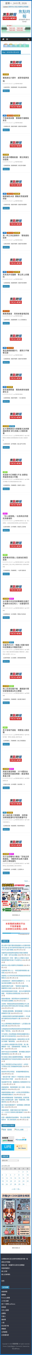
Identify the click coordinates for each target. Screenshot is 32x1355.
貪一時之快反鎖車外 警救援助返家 (16, 236)
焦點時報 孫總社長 (19, 435)
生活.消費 (6, 74)
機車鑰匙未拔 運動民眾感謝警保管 (15, 197)
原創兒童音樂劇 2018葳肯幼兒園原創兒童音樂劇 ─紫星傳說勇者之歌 (16, 773)
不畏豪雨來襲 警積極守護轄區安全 (16, 119)
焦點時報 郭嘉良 (19, 83)
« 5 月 (13, 1189)
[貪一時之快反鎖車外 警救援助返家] (16, 215)
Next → (27, 881)
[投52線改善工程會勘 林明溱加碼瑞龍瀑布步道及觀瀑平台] (16, 795)
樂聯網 (3, 1329)
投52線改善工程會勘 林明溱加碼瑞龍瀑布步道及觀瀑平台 (15, 816)
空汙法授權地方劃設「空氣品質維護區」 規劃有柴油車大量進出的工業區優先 (16, 858)
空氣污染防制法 (18, 866)
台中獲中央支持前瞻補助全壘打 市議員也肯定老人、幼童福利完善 (17, 603)
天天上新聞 (5, 1310)
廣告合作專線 (5, 1262)
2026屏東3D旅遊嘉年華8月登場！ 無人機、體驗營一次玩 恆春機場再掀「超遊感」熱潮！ (15, 1046)
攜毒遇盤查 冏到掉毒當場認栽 (16, 313)
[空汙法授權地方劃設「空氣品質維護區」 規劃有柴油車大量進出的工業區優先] (16, 836)
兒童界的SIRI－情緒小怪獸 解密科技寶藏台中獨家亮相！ (16, 646)
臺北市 (11, 642)
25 (3, 1184)
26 (7, 1184)
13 (11, 1178)
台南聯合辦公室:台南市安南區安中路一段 (14, 1259)
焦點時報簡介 (5, 1268)
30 (23, 1184)
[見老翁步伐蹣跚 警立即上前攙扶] (16, 254)
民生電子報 (5, 1326)
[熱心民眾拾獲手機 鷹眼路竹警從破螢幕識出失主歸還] (16, 668)
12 (7, 1178)
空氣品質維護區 (10, 866)
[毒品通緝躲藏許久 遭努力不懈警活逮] (16, 330)
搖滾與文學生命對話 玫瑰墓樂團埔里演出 (15, 1072)
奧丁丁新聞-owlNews (8, 1304)
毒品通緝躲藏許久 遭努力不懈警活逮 (16, 351)
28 (15, 1184)
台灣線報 (4, 1332)
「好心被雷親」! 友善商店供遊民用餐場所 (15, 517)
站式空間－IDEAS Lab (10, 654)
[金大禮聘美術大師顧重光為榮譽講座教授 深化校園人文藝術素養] (16, 408)
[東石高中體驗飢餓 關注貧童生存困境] (16, 137)
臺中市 (5, 513)
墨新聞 (3, 1319)
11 (3, 1178)
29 (19, 1184)
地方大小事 (10, 115)
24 (28, 1181)
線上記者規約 (5, 1274)
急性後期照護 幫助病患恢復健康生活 (16, 390)
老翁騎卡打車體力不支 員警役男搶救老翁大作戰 (15, 475)
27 (11, 1184)
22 (19, 1181)
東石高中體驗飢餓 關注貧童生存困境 (16, 158)
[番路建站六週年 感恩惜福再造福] (16, 57)
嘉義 (5, 115)
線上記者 (4, 1271)
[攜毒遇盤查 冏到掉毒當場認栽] (16, 293)
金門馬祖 (12, 426)
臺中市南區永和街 (23, 523)
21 (15, 1181)
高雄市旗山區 (19, 737)
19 (7, 1181)
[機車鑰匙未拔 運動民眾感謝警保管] (16, 176)
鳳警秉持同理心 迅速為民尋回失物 (15, 558)
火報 (2, 1323)
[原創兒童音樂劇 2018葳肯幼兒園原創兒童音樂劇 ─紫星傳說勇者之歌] (16, 751)
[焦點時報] (3, 39)
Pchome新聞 (5, 1298)
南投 (5, 812)
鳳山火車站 (12, 564)
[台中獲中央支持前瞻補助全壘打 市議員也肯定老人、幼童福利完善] (16, 581)
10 (28, 1175)
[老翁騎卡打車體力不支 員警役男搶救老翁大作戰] (16, 454)
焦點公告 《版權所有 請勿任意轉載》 (13, 1265)
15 (19, 1178)
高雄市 (5, 472)
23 (23, 1181)
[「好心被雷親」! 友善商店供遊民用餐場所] (16, 496)
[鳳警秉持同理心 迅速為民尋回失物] (16, 537)
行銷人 (3, 1316)
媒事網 (3, 1307)
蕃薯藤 (3, 1295)
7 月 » (18, 1189)
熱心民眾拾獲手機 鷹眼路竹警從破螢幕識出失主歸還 (16, 689)
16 (23, 1178)
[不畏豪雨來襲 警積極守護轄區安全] (16, 98)
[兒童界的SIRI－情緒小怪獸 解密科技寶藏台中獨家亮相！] (16, 625)
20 (11, 1181)
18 (3, 1181)
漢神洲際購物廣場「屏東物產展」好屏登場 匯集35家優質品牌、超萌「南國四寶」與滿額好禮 (15, 1100)
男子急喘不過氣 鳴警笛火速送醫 (16, 731)
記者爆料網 (5, 1335)
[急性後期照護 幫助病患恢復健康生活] (16, 369)
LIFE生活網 (5, 1301)
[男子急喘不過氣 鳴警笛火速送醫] (16, 710)
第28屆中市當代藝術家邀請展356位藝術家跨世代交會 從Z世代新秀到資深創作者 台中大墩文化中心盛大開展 (16, 947)
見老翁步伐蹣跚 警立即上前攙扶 (16, 275)
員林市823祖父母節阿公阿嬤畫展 (12, 965)
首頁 (2, 1281)
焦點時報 (24, 14)
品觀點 (3, 1313)
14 (15, 1178)
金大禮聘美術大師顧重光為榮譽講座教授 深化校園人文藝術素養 (16, 430)
